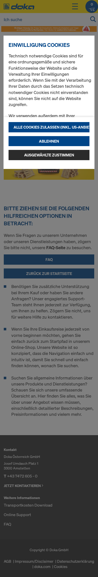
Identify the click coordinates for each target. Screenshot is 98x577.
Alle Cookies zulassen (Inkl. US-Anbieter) (51, 127)
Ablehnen (49, 141)
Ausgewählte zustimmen (49, 154)
